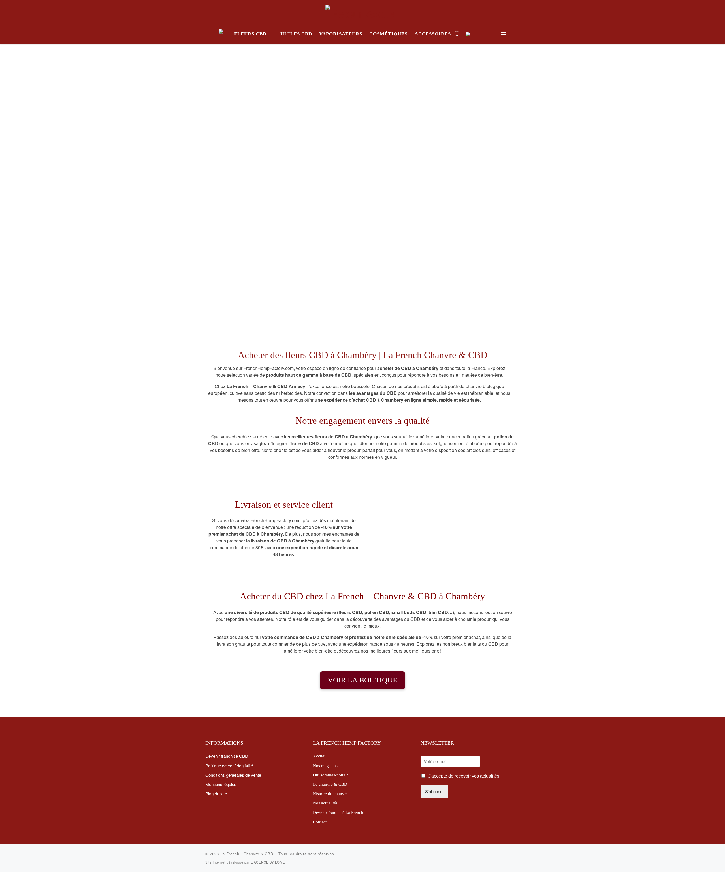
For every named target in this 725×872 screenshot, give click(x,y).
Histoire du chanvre (330, 793)
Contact (320, 821)
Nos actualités (325, 802)
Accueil (320, 755)
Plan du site (216, 793)
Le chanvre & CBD (330, 784)
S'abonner (434, 791)
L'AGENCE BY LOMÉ (268, 862)
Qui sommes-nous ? (330, 774)
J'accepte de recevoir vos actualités (463, 776)
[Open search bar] (457, 33)
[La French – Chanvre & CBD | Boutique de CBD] (362, 11)
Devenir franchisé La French (338, 812)
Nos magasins (325, 765)
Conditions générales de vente (233, 775)
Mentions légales (220, 784)
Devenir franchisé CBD (226, 756)
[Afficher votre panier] (488, 34)
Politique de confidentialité (229, 765)
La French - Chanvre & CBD (246, 853)
